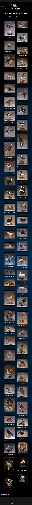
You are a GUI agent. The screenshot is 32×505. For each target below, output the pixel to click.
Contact (27, 499)
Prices (18, 501)
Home (5, 499)
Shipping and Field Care (14, 499)
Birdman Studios (16, 8)
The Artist (21, 501)
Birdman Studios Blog (19, 491)
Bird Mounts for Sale (12, 501)
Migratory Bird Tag (21, 499)
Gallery (8, 499)
